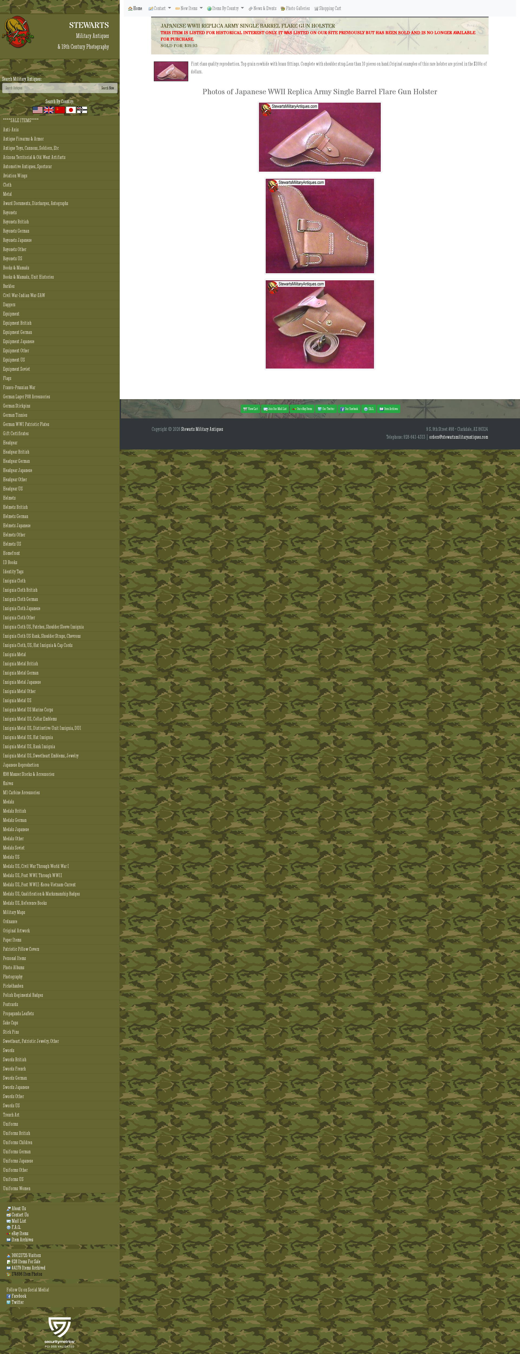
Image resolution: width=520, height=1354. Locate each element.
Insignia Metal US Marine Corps (28, 710)
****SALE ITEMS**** (21, 120)
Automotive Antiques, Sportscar (27, 166)
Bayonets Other (14, 249)
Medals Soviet (14, 848)
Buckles (9, 286)
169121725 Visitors (26, 1255)
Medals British (14, 811)
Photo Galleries (297, 8)
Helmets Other (14, 535)
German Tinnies (15, 415)
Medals (8, 802)
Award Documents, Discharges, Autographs (35, 203)
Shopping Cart (329, 8)
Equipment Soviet (16, 369)
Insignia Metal (14, 654)
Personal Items (14, 958)
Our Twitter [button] (328, 408)
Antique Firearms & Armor (23, 139)
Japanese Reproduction (21, 765)
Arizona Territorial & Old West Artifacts (34, 157)
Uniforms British (16, 1133)
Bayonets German (16, 231)
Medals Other (13, 838)
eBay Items (19, 1233)
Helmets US (12, 544)
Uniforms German (17, 1151)
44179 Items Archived (28, 1268)
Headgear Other (15, 479)
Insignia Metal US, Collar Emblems (30, 719)
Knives (8, 783)
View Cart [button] (253, 408)
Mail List (18, 1221)
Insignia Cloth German (20, 599)
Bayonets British (16, 222)
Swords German (15, 1078)
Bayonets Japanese (17, 240)
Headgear (10, 443)
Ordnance (10, 921)
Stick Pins (11, 1032)
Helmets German (15, 516)
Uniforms (10, 1124)
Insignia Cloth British (20, 590)
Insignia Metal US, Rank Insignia (29, 746)
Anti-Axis (11, 129)
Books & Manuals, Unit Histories (28, 277)
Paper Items (12, 940)
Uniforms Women (16, 1188)
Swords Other (13, 1096)
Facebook (18, 1296)
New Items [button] (189, 8)
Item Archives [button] (391, 408)
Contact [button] (160, 8)
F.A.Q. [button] (371, 408)
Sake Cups (10, 1023)
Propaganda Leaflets (18, 1013)
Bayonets (10, 212)
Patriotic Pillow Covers (21, 949)
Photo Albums (13, 967)
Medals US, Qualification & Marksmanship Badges (41, 894)
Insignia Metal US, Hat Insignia (28, 737)
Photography (12, 977)
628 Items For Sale (25, 1261)
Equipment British (17, 323)
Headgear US (13, 489)
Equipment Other (16, 350)
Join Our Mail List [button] (277, 408)
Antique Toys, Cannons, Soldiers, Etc (31, 148)
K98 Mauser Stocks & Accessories (28, 774)
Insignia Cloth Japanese (21, 608)
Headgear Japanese (17, 470)
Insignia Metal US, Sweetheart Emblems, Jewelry (41, 756)
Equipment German (17, 332)
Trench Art (11, 1115)
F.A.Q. (16, 1227)
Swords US (11, 1105)
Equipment (11, 314)
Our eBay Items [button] (304, 408)
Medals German (15, 820)
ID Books (10, 562)
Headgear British (16, 452)
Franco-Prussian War (19, 387)
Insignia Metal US (17, 700)
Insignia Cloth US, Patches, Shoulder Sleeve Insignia (43, 627)
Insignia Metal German (20, 673)
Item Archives (22, 1239)
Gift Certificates (16, 433)
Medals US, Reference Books (25, 903)
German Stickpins (16, 406)
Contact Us (20, 1215)
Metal (7, 194)
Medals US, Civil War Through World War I (36, 866)
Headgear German (16, 461)
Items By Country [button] (225, 8)
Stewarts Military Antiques (202, 429)
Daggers (9, 304)
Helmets (9, 498)
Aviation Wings (15, 175)
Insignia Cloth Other (19, 617)
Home (137, 8)
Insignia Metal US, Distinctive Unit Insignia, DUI (42, 728)
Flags (7, 378)
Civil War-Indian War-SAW (24, 295)
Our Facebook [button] (351, 408)
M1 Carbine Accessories (21, 792)
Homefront (11, 553)
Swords (8, 1050)
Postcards (10, 1004)
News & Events (265, 8)
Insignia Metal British (20, 663)
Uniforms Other (15, 1170)
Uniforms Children (17, 1142)
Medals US (11, 857)
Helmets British (15, 507)
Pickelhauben (13, 986)
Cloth (7, 185)
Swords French (14, 1069)
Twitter (17, 1302)
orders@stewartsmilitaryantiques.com (458, 437)
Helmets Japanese (17, 525)
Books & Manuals (16, 268)
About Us (18, 1208)
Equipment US (14, 360)
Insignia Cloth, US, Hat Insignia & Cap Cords (38, 645)
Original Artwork (16, 930)
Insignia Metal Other (19, 691)
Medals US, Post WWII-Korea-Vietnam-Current (39, 884)
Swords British (14, 1059)
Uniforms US (13, 1179)
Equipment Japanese (18, 341)
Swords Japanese (16, 1087)
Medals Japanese (16, 829)
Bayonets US (12, 258)
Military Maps (14, 912)
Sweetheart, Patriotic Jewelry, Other (31, 1041)
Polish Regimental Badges (23, 995)
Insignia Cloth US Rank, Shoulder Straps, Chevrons (42, 636)
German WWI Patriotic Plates (26, 424)
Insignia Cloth (14, 581)
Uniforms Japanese (18, 1161)
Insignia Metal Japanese (22, 682)
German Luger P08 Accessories (26, 396)
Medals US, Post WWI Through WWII (32, 875)
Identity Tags (13, 571)
